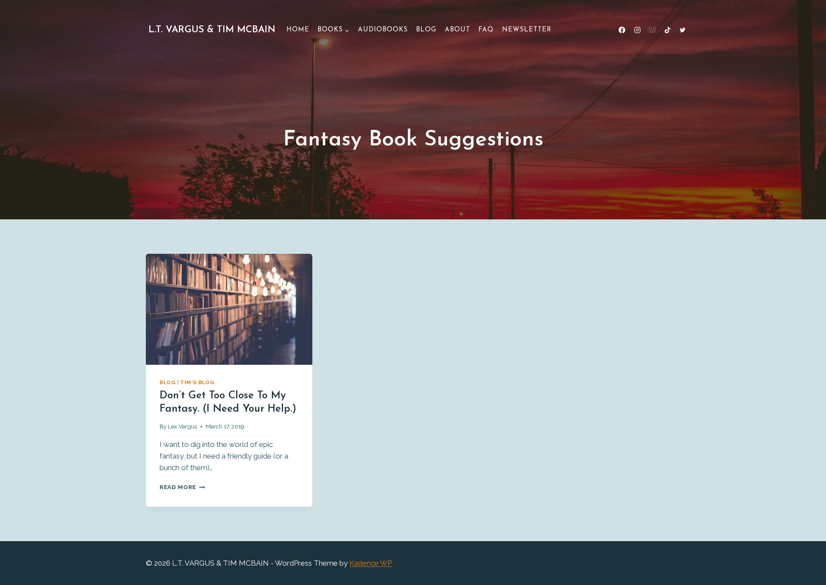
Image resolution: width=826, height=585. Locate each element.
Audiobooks (383, 30)
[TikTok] (667, 30)
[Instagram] (637, 30)
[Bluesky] (652, 30)
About (457, 30)
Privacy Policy (657, 563)
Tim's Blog (197, 382)
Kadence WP (370, 563)
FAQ (485, 30)
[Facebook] (622, 30)
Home (298, 30)
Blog (426, 30)
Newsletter (527, 30)
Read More (182, 486)
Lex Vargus (182, 426)
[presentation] (229, 309)
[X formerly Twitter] (682, 30)
